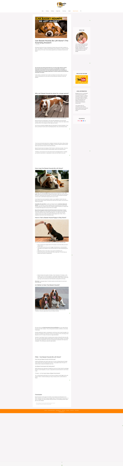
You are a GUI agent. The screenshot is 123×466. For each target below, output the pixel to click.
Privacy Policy (77, 410)
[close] (61, 462)
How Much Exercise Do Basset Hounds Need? (43, 404)
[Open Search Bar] (80, 11)
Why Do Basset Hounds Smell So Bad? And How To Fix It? (45, 403)
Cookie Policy (72, 410)
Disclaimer (67, 410)
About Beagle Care (58, 410)
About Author (63, 410)
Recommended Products (51, 410)
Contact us (45, 410)
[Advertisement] (61, 419)
